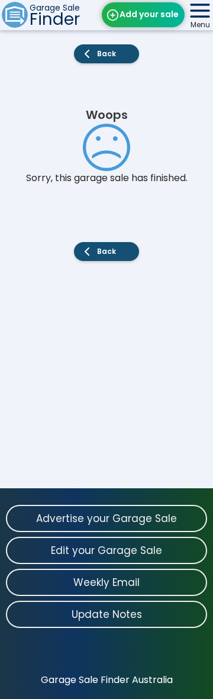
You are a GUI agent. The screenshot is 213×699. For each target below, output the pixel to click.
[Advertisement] (106, 381)
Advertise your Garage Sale (106, 518)
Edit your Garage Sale (106, 550)
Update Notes (107, 614)
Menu (200, 25)
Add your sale (149, 14)
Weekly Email (106, 582)
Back (106, 54)
